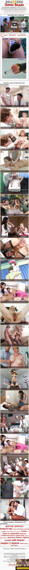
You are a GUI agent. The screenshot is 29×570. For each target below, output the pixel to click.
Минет (2, 36)
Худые (5, 35)
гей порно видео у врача (13, 541)
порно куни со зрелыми (14, 532)
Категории (7, 11)
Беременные (12, 35)
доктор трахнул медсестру (11, 527)
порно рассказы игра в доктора (14, 531)
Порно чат (13, 11)
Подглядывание (22, 35)
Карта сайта (13, 564)
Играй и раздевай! (20, 11)
